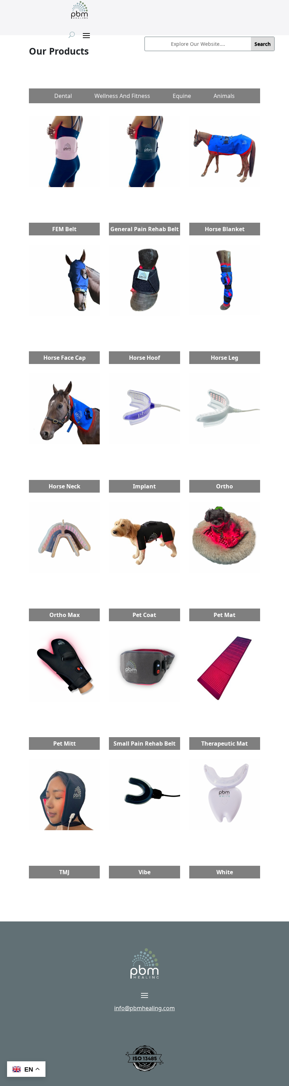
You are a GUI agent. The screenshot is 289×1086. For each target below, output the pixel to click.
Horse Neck (64, 486)
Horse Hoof (144, 358)
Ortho (224, 486)
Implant (144, 486)
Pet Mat (224, 615)
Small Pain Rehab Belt (144, 743)
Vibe (144, 872)
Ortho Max (64, 615)
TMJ (64, 872)
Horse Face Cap (64, 358)
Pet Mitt (64, 743)
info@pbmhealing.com (144, 1008)
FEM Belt (64, 229)
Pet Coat (144, 615)
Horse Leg (224, 358)
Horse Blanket (225, 229)
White (224, 872)
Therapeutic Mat (224, 743)
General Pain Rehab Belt (144, 229)
